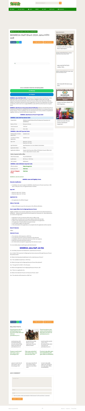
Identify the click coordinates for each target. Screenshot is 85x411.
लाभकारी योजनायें (33, 31)
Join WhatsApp (32, 90)
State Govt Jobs (15, 31)
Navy (30, 9)
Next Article (47, 42)
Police (52, 9)
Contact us (68, 408)
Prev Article (38, 42)
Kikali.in (10, 408)
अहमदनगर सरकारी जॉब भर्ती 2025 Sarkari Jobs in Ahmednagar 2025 (16, 365)
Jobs (25, 31)
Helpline (22, 31)
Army (12, 9)
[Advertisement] (42, 20)
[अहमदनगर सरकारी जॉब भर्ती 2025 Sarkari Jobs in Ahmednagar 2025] (17, 356)
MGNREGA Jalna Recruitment (17, 176)
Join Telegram (32, 94)
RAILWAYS (61, 9)
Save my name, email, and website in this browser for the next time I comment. (32, 395)
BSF (38, 9)
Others (28, 31)
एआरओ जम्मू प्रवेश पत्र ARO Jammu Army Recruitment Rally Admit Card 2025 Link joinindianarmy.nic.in (46, 344)
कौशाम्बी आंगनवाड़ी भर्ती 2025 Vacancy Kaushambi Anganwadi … (63, 122)
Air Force (21, 9)
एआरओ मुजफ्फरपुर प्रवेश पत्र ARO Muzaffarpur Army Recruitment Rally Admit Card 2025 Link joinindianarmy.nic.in (16, 344)
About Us (63, 408)
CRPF (44, 9)
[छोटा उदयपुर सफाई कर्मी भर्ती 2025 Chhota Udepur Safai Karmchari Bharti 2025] (32, 356)
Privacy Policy (73, 408)
